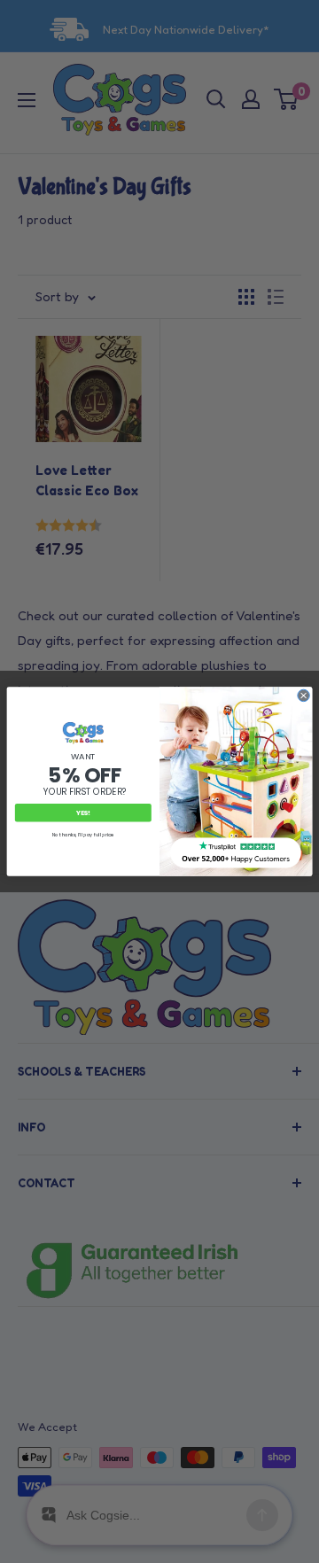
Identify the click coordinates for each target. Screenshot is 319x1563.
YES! (83, 813)
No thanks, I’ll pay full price (83, 834)
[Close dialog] (303, 695)
